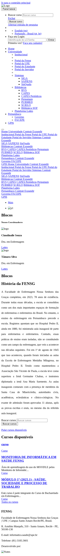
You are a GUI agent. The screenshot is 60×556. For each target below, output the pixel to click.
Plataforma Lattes (24, 111)
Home (11, 48)
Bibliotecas (17, 146)
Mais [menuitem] (10, 202)
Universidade (25, 131)
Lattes (4, 247)
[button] (11, 18)
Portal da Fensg (23, 60)
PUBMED (27, 102)
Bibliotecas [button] (20, 87)
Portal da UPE (22, 63)
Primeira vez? (25, 43)
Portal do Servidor (24, 69)
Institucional (21, 54)
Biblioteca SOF (29, 108)
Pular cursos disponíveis (14, 430)
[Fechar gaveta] (2, 129)
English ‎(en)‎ (21, 30)
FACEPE (20, 120)
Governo (19, 117)
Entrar (51, 40)
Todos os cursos (9, 502)
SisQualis (26, 84)
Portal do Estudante (25, 66)
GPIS (11, 123)
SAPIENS (26, 81)
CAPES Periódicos (31, 96)
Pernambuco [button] (14, 114)
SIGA (24, 78)
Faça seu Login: (16, 36)
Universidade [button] (15, 51)
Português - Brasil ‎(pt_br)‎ (28, 33)
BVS (24, 90)
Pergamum (27, 99)
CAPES (25, 93)
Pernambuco (17, 158)
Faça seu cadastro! (32, 43)
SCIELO (26, 105)
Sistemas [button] (19, 75)
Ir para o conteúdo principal (15, 2)
